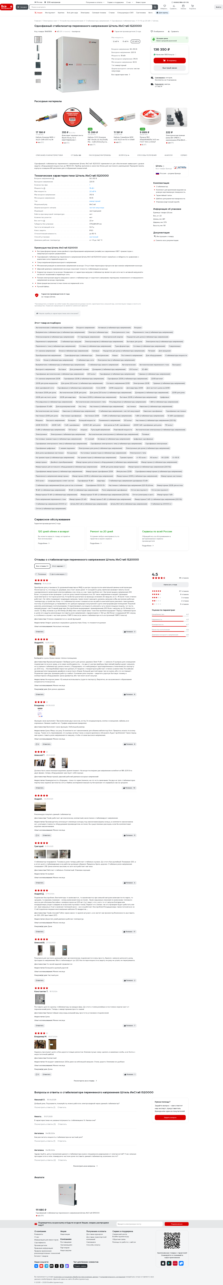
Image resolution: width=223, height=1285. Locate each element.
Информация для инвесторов (46, 1240)
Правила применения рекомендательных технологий (47, 1252)
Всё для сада (72, 13)
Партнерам (64, 1248)
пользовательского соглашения (112, 1277)
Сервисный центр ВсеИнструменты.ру (120, 1235)
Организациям (66, 1245)
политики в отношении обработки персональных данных (76, 1277)
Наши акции (65, 1234)
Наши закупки (65, 1250)
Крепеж (61, 13)
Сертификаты (40, 1243)
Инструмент (50, 13)
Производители (40, 1245)
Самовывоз (91, 1242)
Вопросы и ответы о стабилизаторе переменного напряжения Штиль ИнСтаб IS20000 (93, 1092)
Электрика (85, 13)
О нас (36, 1237)
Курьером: (159, 84)
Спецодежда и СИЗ (125, 13)
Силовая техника (99, 13)
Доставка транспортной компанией (96, 1238)
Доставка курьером (94, 1234)
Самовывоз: (160, 78)
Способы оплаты (93, 1245)
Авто (150, 13)
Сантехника (141, 13)
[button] (42, 566)
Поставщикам (65, 1242)
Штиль (159, 166)
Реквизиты (38, 1234)
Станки (112, 13)
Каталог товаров (41, 1256)
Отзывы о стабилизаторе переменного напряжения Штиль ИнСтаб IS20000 (86, 559)
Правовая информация (43, 1248)
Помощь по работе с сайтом (124, 1242)
